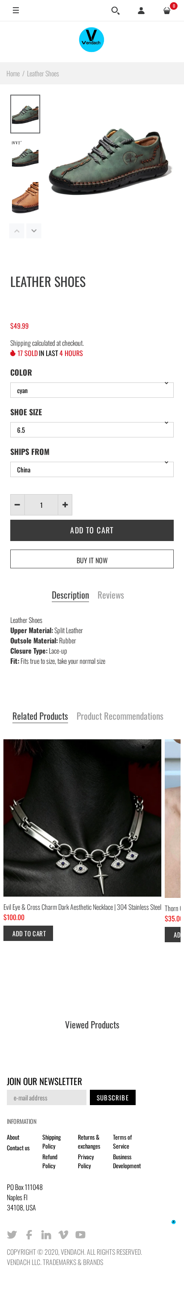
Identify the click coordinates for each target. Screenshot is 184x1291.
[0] (167, 10)
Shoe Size (26, 411)
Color (21, 372)
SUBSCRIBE (113, 1097)
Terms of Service (122, 1141)
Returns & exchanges (89, 1141)
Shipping (20, 343)
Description (70, 595)
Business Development (127, 1161)
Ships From (30, 451)
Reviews (111, 595)
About (13, 1136)
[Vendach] (92, 42)
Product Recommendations (120, 716)
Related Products (40, 716)
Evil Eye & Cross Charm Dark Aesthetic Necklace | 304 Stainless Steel (82, 907)
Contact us (18, 1147)
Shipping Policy (51, 1141)
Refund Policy (49, 1161)
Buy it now (92, 560)
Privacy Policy (86, 1161)
